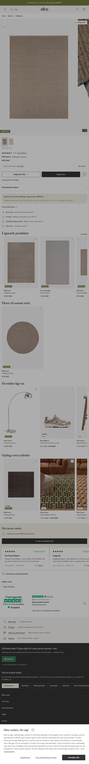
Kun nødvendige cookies (46, 757)
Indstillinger (25, 757)
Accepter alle (73, 757)
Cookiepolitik (9, 751)
